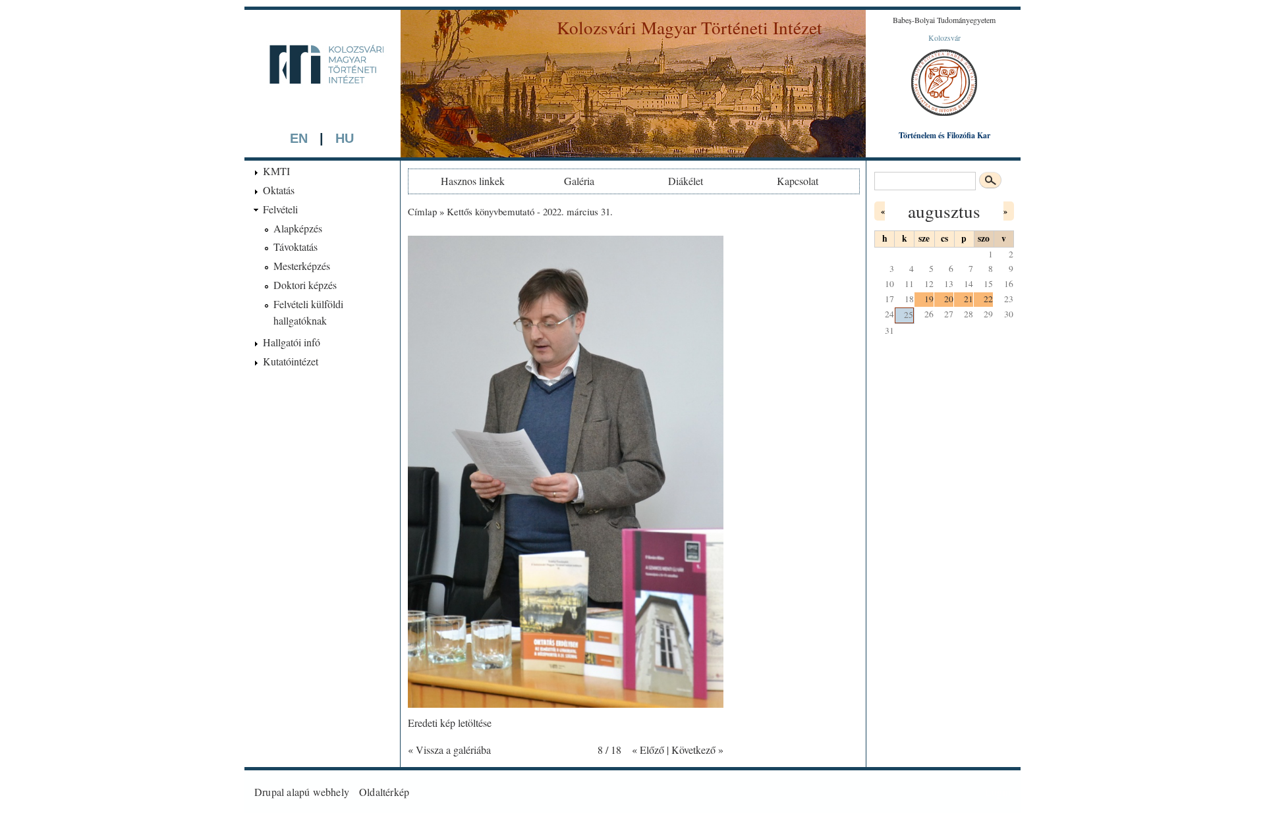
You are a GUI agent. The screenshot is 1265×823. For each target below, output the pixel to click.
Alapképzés (297, 228)
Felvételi (280, 209)
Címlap (422, 211)
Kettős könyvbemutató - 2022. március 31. (530, 211)
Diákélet (685, 181)
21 (968, 299)
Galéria (579, 181)
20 (948, 299)
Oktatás (279, 190)
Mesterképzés (301, 266)
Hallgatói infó (291, 342)
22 (988, 299)
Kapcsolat (797, 181)
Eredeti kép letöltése (450, 723)
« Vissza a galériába (449, 750)
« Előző (648, 750)
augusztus (944, 211)
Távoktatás (295, 246)
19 (929, 299)
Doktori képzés (305, 285)
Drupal (269, 792)
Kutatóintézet (290, 361)
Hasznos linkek (473, 181)
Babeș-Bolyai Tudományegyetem (944, 19)
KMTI (276, 171)
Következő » (697, 750)
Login (998, 792)
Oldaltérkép (384, 792)
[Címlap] (322, 106)
